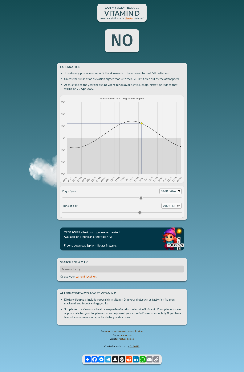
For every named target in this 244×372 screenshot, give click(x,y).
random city (125, 335)
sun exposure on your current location (124, 331)
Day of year (69, 191)
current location (86, 276)
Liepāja (128, 18)
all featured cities (125, 339)
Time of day (69, 205)
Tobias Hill (135, 346)
